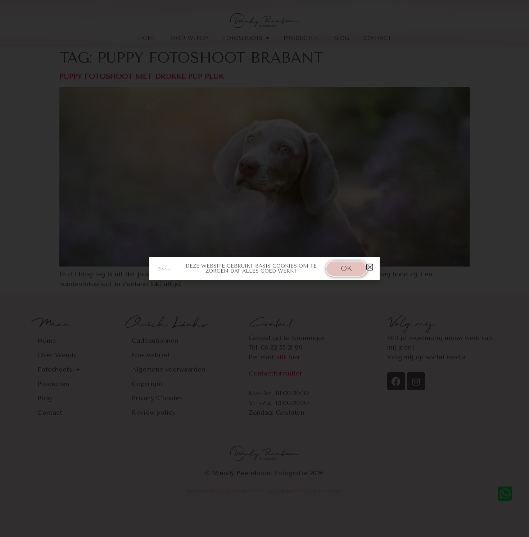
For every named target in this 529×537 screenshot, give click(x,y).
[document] (264, 268)
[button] (369, 267)
